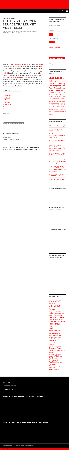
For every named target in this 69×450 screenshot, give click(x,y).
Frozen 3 (57, 99)
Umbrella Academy (54, 366)
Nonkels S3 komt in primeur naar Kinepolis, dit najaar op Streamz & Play (57, 135)
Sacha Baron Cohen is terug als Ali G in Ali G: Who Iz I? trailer (57, 155)
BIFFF (61, 300)
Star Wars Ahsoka (60, 104)
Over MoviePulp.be (8, 389)
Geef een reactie (18, 32)
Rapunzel (58, 108)
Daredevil (58, 312)
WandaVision (52, 367)
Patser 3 (52, 103)
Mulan (64, 333)
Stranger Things (55, 348)
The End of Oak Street (56, 101)
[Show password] (51, 34)
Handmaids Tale (58, 319)
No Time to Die (53, 337)
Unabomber (56, 109)
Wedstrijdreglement (9, 386)
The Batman (52, 356)
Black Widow (52, 303)
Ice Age (61, 108)
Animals (53, 108)
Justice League (54, 332)
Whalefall (58, 96)
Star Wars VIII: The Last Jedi (55, 346)
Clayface (61, 109)
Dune (62, 313)
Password (51, 30)
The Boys (58, 356)
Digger (50, 111)
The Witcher (52, 364)
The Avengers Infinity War (55, 354)
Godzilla (50, 319)
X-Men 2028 (61, 111)
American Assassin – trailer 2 (11, 138)
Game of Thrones (56, 317)
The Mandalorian (55, 362)
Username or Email (54, 25)
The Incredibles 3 (55, 111)
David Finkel (39, 64)
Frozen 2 (60, 315)
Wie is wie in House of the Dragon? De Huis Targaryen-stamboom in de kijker (57, 161)
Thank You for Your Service (17, 64)
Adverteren (6, 382)
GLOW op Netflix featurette (11, 132)
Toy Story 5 (62, 98)
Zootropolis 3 (56, 103)
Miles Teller (6, 77)
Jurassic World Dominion (55, 330)
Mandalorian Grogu (54, 95)
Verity (65, 109)
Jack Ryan (51, 328)
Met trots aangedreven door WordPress (23, 445)
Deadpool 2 (51, 313)
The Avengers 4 (52, 352)
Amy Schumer (25, 77)
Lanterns (55, 93)
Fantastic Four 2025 (53, 315)
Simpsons (57, 98)
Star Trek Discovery (54, 338)
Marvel (60, 333)
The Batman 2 (54, 106)
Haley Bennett (15, 77)
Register (51, 47)
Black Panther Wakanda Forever (56, 301)
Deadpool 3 (58, 313)
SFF (55, 96)
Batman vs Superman (54, 300)
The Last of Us (54, 360)
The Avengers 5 (55, 86)
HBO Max (51, 321)
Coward (57, 88)
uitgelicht (54, 77)
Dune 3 (50, 108)
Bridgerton (52, 312)
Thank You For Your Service (13, 123)
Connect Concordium (56, 58)
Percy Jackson (52, 99)
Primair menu (67, 11)
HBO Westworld (59, 321)
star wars (52, 341)
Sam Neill (63, 96)
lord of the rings (56, 112)
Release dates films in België (57, 126)
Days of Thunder (60, 106)
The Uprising (52, 98)
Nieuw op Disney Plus (55, 335)
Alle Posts (6, 18)
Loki (60, 332)
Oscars (59, 337)
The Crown (53, 358)
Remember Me (54, 38)
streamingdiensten (57, 350)
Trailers (12, 18)
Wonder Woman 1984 (54, 369)
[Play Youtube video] (23, 49)
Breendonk (62, 93)
